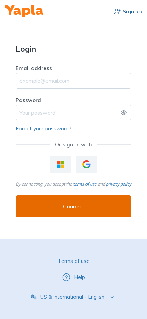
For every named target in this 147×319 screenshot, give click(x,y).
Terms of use (74, 261)
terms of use (85, 184)
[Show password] (124, 113)
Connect (73, 206)
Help (79, 277)
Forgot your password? (43, 128)
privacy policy (118, 184)
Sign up (132, 11)
